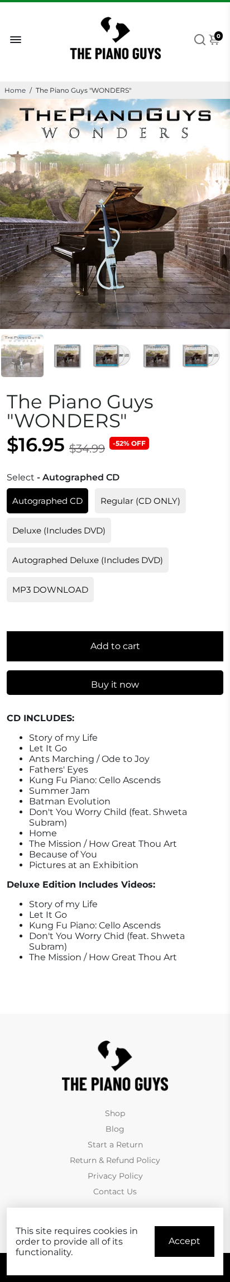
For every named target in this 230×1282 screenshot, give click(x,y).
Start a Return (115, 1144)
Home (15, 90)
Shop (115, 1113)
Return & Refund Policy (115, 1160)
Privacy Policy (115, 1175)
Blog (115, 1128)
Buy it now (115, 684)
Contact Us (115, 1191)
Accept (184, 1241)
